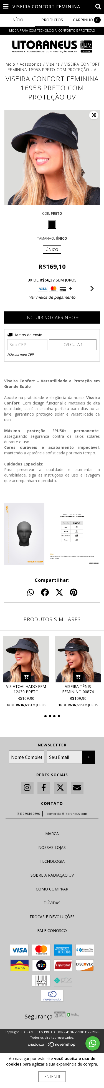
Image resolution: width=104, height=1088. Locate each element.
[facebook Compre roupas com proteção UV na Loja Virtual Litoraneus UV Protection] (43, 788)
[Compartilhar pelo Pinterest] (73, 592)
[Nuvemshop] (52, 1046)
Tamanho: (52, 238)
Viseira (53, 64)
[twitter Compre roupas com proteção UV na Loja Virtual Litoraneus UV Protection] (60, 788)
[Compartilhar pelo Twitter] (59, 592)
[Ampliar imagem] (93, 115)
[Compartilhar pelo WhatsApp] (30, 593)
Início (9, 64)
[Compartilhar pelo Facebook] (45, 592)
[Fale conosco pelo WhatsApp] (92, 1043)
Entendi (52, 1076)
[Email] (77, 788)
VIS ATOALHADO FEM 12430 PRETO (26, 689)
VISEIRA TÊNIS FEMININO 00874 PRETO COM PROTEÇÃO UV (78, 689)
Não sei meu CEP (20, 354)
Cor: (52, 213)
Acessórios (31, 64)
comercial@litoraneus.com (67, 813)
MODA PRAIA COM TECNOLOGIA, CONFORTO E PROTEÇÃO (52, 30)
